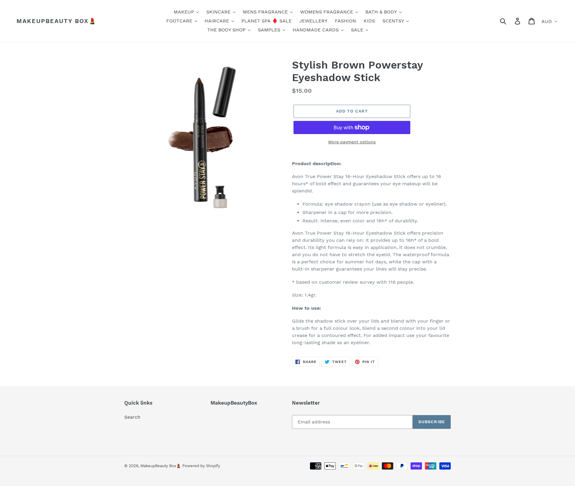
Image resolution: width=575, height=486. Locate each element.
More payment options (352, 141)
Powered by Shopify (201, 466)
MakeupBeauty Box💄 (56, 21)
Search (132, 417)
